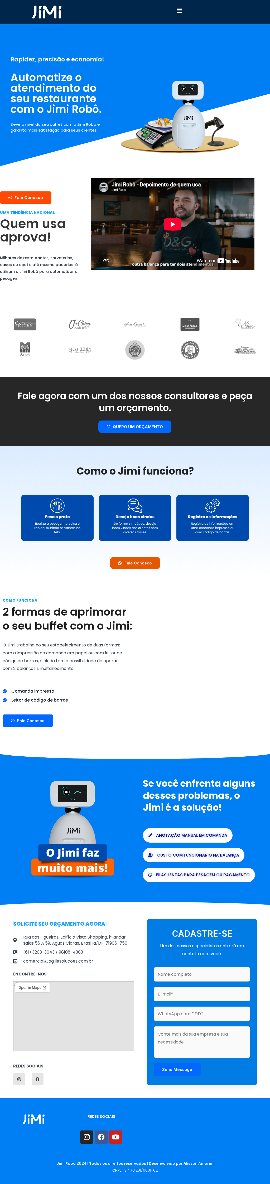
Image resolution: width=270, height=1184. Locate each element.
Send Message (177, 1069)
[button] (179, 10)
